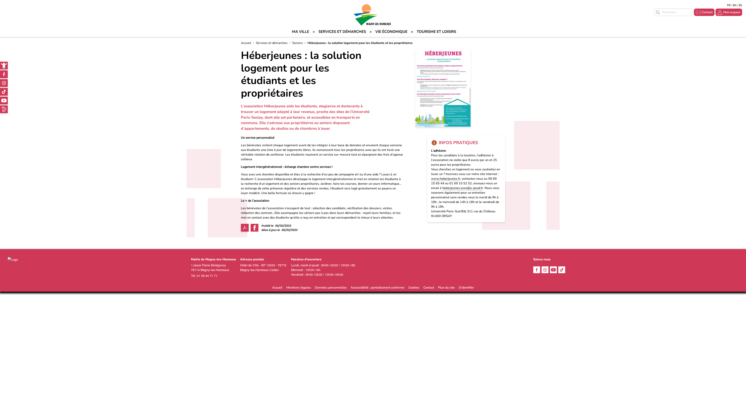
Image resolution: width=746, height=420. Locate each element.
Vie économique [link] (391, 31)
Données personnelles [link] (331, 287)
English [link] (734, 5)
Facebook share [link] (254, 228)
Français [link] (729, 5)
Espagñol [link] (740, 5)
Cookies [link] (413, 287)
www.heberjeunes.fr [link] (445, 179)
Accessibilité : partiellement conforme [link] (377, 287)
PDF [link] (245, 228)
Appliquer (658, 12)
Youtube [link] (4, 100)
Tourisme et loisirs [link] (436, 31)
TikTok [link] (4, 92)
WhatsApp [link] (4, 109)
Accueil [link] (246, 43)
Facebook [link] (4, 74)
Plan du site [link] (446, 287)
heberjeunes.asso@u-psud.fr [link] (462, 188)
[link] (4, 65)
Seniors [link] (297, 43)
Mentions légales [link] (298, 287)
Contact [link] (707, 12)
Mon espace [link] (731, 12)
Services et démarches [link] (342, 31)
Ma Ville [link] (300, 31)
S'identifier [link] (466, 287)
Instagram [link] (4, 83)
